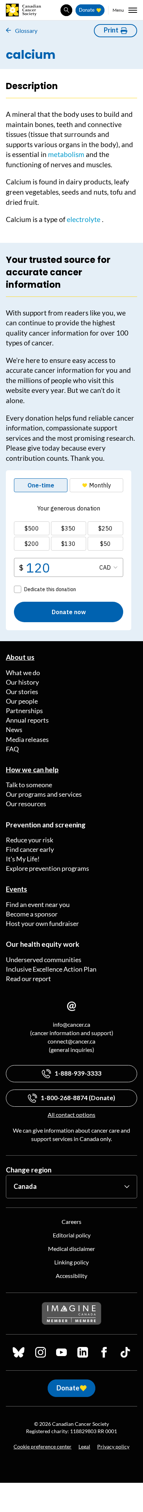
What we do (23, 673)
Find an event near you (38, 904)
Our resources (26, 804)
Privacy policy (113, 1446)
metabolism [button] (66, 154)
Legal (84, 1446)
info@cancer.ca (71, 1024)
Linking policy (71, 1262)
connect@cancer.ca (71, 1041)
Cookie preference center (43, 1446)
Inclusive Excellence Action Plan (51, 969)
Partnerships (24, 711)
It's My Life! (23, 859)
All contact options (71, 1114)
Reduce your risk (29, 840)
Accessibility (71, 1275)
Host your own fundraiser (42, 923)
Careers (71, 1221)
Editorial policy (72, 1235)
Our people (22, 701)
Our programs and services (44, 794)
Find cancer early (30, 849)
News (14, 730)
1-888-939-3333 (78, 1073)
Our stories (22, 692)
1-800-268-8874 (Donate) (78, 1098)
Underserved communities (43, 960)
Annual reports (27, 720)
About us (20, 657)
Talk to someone (29, 785)
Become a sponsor (32, 914)
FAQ (12, 749)
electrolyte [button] (83, 219)
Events (16, 889)
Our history (22, 682)
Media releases (27, 739)
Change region (28, 1169)
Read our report (28, 979)
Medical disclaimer (71, 1248)
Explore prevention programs (47, 868)
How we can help (32, 769)
